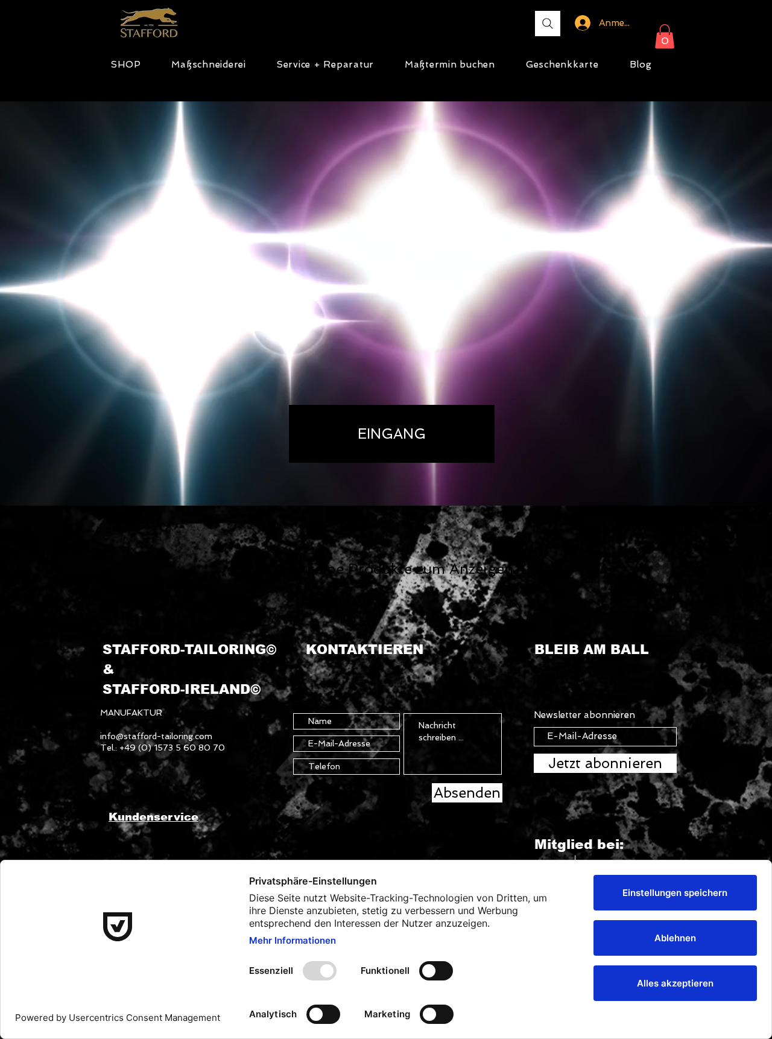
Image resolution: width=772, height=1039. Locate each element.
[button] (664, 36)
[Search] (547, 23)
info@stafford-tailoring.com (156, 736)
